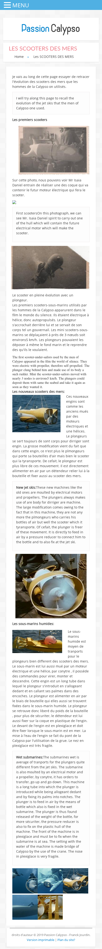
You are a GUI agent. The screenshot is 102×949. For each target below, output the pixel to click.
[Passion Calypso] (51, 35)
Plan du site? (66, 940)
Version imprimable (41, 940)
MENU (20, 5)
